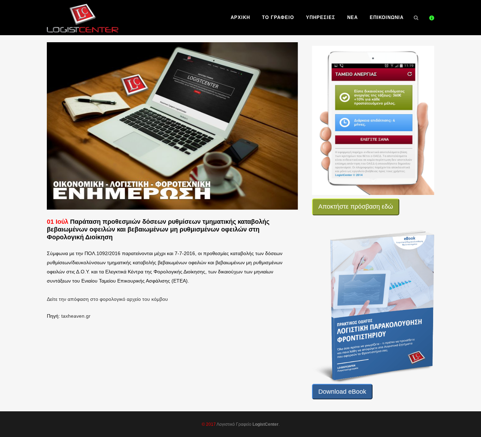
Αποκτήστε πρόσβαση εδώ (355, 206)
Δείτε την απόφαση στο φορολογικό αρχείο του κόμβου (107, 299)
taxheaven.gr (75, 316)
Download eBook (342, 391)
